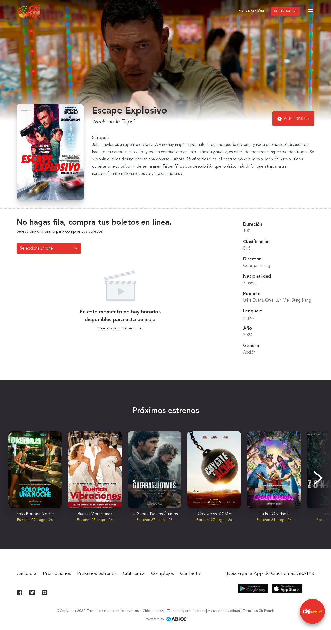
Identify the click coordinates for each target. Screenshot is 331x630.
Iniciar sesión (251, 11)
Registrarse (285, 11)
